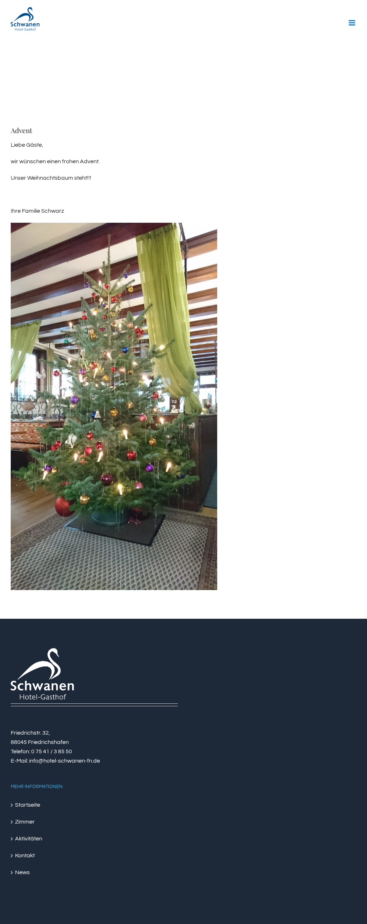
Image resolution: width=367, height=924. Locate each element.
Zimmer (25, 822)
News (22, 872)
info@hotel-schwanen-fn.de (64, 761)
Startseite (27, 805)
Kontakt (25, 855)
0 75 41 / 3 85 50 (51, 751)
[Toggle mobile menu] (352, 23)
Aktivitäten (28, 839)
